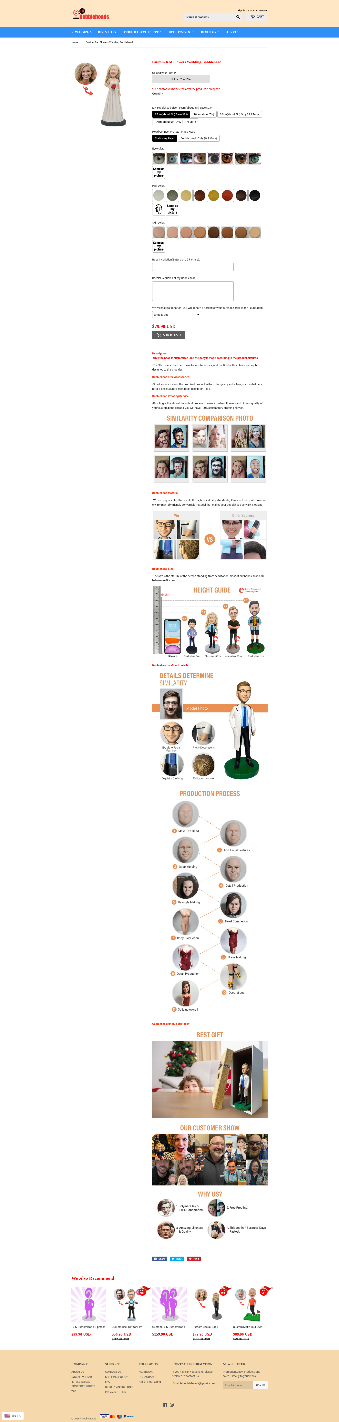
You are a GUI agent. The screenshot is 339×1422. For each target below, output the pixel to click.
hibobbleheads (88, 1418)
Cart (260, 16)
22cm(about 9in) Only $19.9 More (175, 121)
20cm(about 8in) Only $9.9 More (239, 114)
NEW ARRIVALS (81, 32)
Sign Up (260, 1385)
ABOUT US (77, 1371)
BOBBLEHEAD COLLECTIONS (141, 32)
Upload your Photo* (164, 72)
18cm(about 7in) (204, 114)
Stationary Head (165, 138)
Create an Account (258, 10)
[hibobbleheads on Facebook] (165, 1405)
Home (74, 42)
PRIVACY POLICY (115, 1392)
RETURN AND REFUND (119, 1386)
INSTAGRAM (146, 1376)
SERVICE (231, 32)
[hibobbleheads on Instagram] (172, 1405)
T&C (74, 1391)
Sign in (241, 10)
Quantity (157, 93)
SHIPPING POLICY (116, 1376)
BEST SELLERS (107, 32)
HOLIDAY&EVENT (180, 32)
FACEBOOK (146, 1371)
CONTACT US (113, 1371)
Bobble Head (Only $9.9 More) (198, 138)
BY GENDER (209, 32)
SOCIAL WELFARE (82, 1376)
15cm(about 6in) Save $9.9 (171, 114)
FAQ (107, 1381)
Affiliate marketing (150, 1381)
